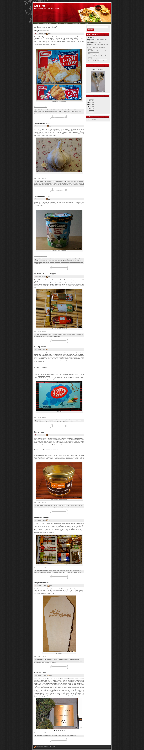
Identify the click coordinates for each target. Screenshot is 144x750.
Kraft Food (72, 505)
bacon (57, 420)
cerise (59, 659)
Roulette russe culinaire (100, 60)
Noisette (41, 572)
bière (55, 109)
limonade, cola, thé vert (44, 376)
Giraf (49, 33)
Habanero (36, 661)
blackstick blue (67, 181)
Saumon (56, 507)
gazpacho (39, 111)
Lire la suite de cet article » (40, 107)
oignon (38, 262)
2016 (91, 102)
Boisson (43, 735)
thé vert (76, 184)
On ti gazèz (95, 54)
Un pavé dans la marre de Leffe (97, 40)
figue (35, 183)
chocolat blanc (69, 420)
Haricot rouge (74, 420)
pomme (60, 572)
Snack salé (43, 420)
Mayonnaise (65, 260)
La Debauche (59, 260)
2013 (91, 108)
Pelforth (77, 661)
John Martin (54, 260)
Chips (66, 109)
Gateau (55, 183)
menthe (76, 183)
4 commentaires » (66, 507)
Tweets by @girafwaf (91, 119)
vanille (67, 262)
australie (55, 181)
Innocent (52, 111)
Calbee (60, 420)
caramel (63, 420)
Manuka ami (91, 56)
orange (45, 572)
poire (57, 572)
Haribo (40, 661)
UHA (58, 113)
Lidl (62, 111)
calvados (64, 570)
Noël (78, 334)
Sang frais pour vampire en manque (96, 48)
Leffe (65, 735)
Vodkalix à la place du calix (98, 69)
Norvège (72, 111)
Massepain (69, 334)
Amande (54, 570)
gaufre (78, 659)
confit (54, 505)
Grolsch (46, 111)
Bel (58, 258)
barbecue (49, 109)
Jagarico (79, 420)
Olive (82, 183)
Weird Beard (77, 262)
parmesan (36, 184)
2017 (91, 100)
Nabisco (74, 260)
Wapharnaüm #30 (42, 123)
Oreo (41, 262)
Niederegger (74, 334)
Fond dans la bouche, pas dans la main (98, 45)
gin (42, 260)
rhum (39, 113)
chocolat (69, 109)
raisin (51, 262)
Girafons (50, 455)
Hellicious (62, 183)
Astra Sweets (54, 258)
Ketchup (59, 111)
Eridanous (76, 109)
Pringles (47, 262)
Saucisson (62, 184)
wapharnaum (68, 113)
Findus (80, 109)
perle (47, 507)
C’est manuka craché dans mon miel (98, 56)
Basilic (52, 109)
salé (60, 421)
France (35, 111)
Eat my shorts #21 (42, 346)
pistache (54, 572)
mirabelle (79, 570)
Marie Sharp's (51, 661)
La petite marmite (97, 42)
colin (73, 109)
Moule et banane (97, 37)
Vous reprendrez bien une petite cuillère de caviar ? (98, 51)
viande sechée (62, 113)
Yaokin (81, 262)
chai (76, 258)
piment (40, 184)
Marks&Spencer (67, 111)
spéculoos (49, 336)
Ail (52, 181)
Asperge (54, 420)
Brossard (56, 659)
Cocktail (59, 735)
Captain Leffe (40, 672)
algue (52, 505)
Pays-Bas (76, 111)
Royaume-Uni (43, 113)
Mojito (79, 183)
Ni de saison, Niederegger (45, 273)
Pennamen (90, 60)
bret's (58, 109)
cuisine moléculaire (59, 505)
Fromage (46, 183)
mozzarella (70, 260)
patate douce (43, 507)
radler (43, 184)
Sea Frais (60, 507)
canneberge (55, 334)
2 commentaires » (77, 572)
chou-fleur (79, 181)
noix (80, 334)
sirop (74, 184)
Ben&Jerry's (66, 258)
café (61, 570)
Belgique (59, 181)
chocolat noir (63, 334)
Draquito (66, 659)
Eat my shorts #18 (42, 431)
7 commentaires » (52, 662)
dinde (82, 181)
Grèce (43, 111)
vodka (72, 572)
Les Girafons (77, 505)
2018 (91, 99)
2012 (91, 110)
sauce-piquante (56, 184)
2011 (91, 112)
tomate (55, 113)
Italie (47, 661)
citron (71, 570)
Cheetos (71, 181)
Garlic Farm (39, 135)
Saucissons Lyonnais (68, 184)
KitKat (38, 421)
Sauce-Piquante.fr (38, 589)
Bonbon (72, 258)
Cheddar (78, 258)
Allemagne (50, 334)
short (63, 421)
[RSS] (35, 747)
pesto (80, 111)
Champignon (62, 109)
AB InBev (49, 181)
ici (52, 593)
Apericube (49, 258)
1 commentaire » (38, 185)
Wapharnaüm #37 (42, 30)
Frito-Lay (42, 183)
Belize (50, 659)
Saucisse (48, 113)
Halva (49, 111)
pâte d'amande (41, 336)
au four (80, 374)
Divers (42, 109)
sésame (52, 113)
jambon (47, 260)
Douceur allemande (42, 517)
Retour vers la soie (102, 59)
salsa (62, 262)
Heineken (44, 661)
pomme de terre (51, 421)
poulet (44, 262)
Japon (56, 111)
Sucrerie (43, 334)
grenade (58, 183)
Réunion (50, 507)
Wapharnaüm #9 (41, 582)
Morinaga (42, 421)
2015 (91, 104)
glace (44, 260)
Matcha (81, 505)
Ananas (58, 570)
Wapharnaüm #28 (42, 196)
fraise (63, 735)
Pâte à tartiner (73, 661)
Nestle (78, 260)
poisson (36, 113)
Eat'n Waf (39, 5)
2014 (91, 106)
